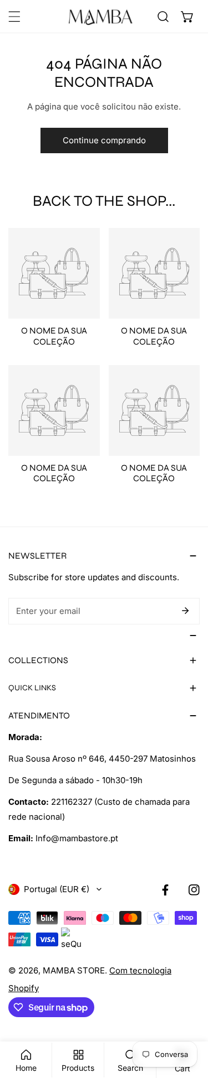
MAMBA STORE (74, 970)
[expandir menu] (14, 16)
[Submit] (185, 610)
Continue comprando (104, 140)
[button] (187, 16)
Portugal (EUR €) (56, 889)
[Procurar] (163, 16)
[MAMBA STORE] (101, 16)
